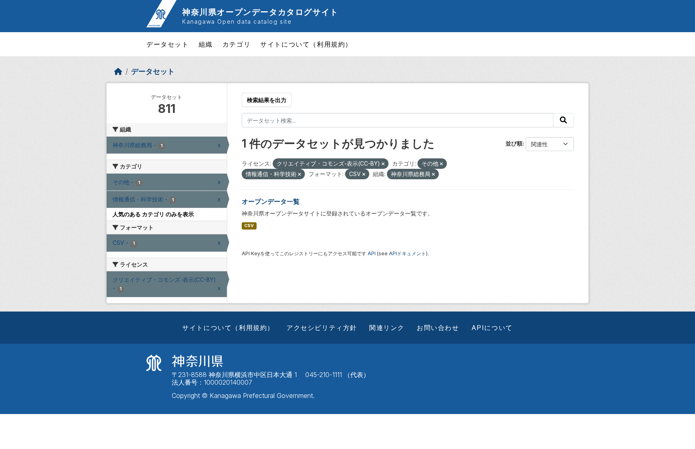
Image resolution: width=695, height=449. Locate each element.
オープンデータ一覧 (271, 201)
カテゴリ (236, 44)
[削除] (383, 164)
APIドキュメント (407, 253)
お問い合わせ (438, 328)
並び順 (514, 143)
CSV (249, 225)
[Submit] (563, 120)
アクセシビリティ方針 (321, 328)
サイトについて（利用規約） (306, 44)
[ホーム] (118, 71)
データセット (167, 44)
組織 (206, 44)
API (372, 253)
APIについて (492, 328)
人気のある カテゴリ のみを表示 (153, 214)
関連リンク (387, 328)
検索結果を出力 (266, 99)
